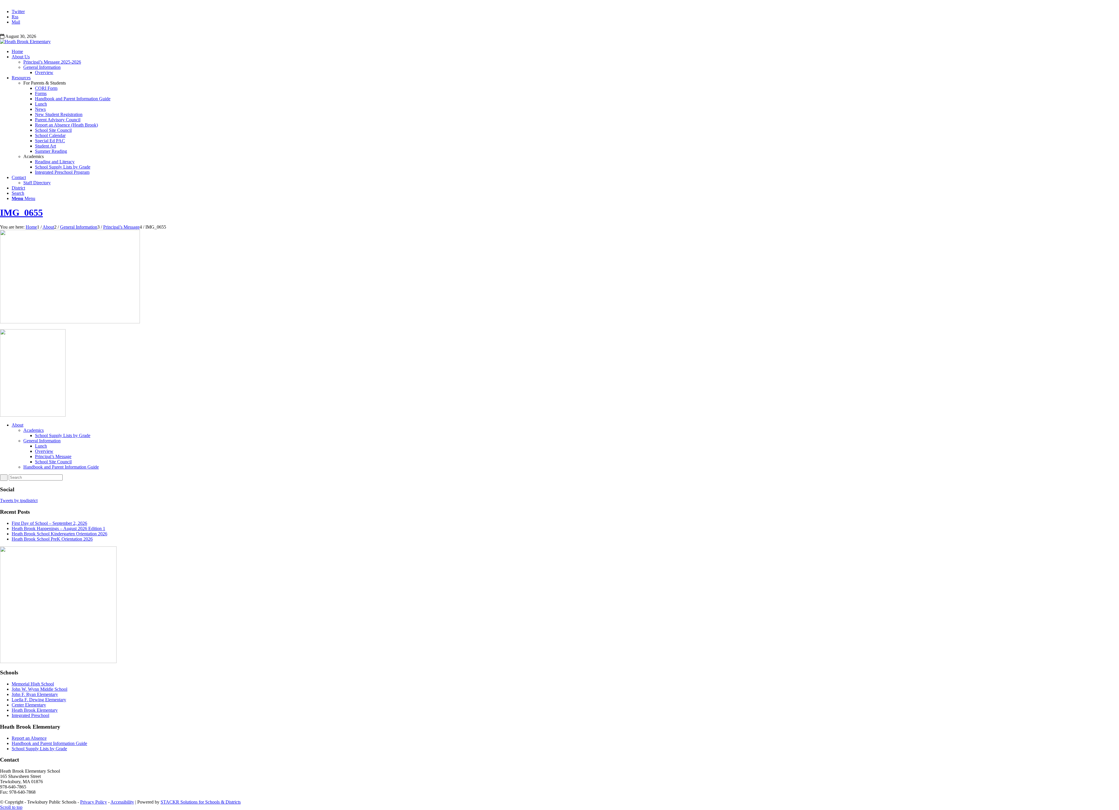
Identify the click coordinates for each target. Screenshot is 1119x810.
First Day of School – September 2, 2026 (49, 523)
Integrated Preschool (30, 715)
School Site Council (53, 461)
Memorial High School (33, 683)
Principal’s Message (53, 456)
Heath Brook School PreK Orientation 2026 (52, 539)
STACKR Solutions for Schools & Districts (201, 802)
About (17, 424)
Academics (33, 430)
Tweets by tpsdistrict (19, 500)
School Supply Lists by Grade (62, 435)
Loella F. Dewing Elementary (39, 699)
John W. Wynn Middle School (39, 689)
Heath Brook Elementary (35, 710)
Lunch (41, 445)
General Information (42, 440)
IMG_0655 (21, 212)
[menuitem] (565, 51)
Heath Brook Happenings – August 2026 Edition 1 (58, 528)
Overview (44, 451)
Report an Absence (29, 738)
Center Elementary (29, 704)
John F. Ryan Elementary (35, 694)
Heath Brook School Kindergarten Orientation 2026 (59, 533)
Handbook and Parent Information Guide (61, 466)
